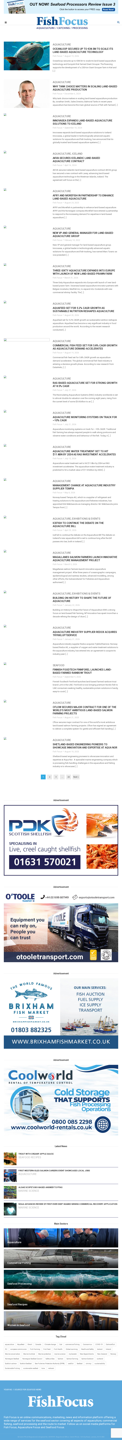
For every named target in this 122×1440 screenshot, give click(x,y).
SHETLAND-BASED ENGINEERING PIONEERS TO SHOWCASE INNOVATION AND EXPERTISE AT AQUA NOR (85, 746)
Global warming (72, 1349)
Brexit (30, 1344)
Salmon (60, 1359)
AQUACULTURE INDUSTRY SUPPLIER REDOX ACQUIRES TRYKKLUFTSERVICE (85, 634)
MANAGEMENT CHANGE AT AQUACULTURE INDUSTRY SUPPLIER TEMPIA (84, 487)
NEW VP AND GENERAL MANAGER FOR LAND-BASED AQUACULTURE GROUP (83, 234)
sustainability (100, 1363)
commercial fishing (72, 1344)
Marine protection (44, 1354)
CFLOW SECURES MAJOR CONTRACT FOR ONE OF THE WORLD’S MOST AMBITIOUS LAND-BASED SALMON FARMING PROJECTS (84, 710)
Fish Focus (57, 56)
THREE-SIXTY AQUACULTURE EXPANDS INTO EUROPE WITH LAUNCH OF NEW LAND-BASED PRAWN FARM (84, 272)
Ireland (108, 1349)
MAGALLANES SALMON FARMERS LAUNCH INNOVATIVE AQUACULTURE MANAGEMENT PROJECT (85, 559)
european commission (18, 1349)
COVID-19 (99, 1344)
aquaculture (9, 1344)
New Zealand (102, 1354)
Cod (60, 1344)
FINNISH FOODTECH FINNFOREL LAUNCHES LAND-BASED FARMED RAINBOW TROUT (82, 671)
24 (69, 777)
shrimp (88, 1363)
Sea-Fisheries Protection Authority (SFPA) (50, 1363)
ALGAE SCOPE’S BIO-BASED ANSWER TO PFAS (40, 1187)
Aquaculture (62, 44)
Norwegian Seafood (12, 1359)
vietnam (51, 1368)
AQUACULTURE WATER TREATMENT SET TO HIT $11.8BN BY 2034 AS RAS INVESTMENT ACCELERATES (84, 453)
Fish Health (58, 1349)
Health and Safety (87, 1349)
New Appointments (87, 1354)
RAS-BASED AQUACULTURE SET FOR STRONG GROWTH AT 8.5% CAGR (85, 384)
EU (6, 1349)
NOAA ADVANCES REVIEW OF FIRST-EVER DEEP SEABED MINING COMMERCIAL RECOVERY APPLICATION (67, 1204)
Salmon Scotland (87, 1359)
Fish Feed (47, 1349)
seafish (71, 1363)
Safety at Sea (50, 1359)
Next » (76, 777)
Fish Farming (35, 1349)
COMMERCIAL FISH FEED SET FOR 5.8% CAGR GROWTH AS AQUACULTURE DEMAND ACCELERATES (85, 347)
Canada (38, 1344)
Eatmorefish (110, 1344)
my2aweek (73, 1354)
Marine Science (28, 1190)
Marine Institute (29, 1354)
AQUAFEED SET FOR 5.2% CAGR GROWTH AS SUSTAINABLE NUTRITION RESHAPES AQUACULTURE (83, 309)
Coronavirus (87, 1344)
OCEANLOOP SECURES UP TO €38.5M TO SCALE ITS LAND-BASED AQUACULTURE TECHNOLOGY (83, 50)
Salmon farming (72, 1359)
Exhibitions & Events (86, 518)
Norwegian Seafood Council (32, 1359)
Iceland (77, 153)
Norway (113, 1354)
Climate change (50, 1344)
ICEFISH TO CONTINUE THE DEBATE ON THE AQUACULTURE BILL (78, 524)
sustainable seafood (30, 1368)
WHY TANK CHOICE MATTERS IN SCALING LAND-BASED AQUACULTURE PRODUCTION (85, 88)
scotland (100, 1359)
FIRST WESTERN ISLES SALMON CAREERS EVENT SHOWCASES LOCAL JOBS (54, 1170)
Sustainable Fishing (12, 1368)
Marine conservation (12, 1354)
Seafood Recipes (29, 1157)
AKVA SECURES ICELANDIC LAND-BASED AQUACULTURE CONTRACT (76, 160)
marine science (59, 1354)
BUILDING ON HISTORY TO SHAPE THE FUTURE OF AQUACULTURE (82, 599)
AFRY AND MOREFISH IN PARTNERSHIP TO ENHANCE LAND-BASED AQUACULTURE (83, 197)
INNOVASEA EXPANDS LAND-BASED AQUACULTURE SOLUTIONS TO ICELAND (82, 122)
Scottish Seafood (26, 1363)
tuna (43, 1368)
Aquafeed (20, 1344)
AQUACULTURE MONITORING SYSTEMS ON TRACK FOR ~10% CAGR (85, 419)
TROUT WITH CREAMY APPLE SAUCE (36, 1154)
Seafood (58, 665)
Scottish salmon (11, 1363)
